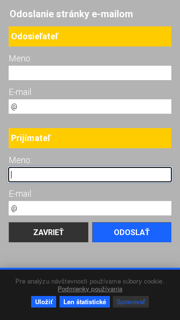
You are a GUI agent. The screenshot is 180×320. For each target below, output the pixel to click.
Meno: (20, 58)
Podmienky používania (90, 288)
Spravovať (131, 301)
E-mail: (21, 92)
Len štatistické (84, 301)
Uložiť (43, 301)
